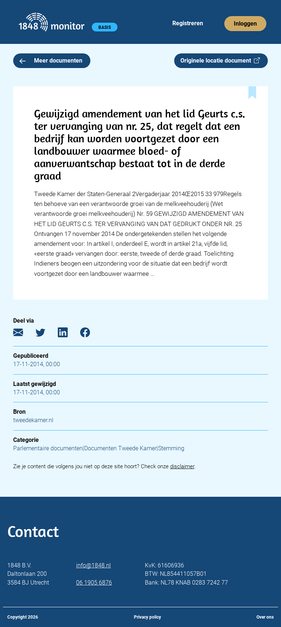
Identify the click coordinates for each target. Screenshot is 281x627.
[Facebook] (90, 334)
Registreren (187, 23)
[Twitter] (45, 334)
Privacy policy (147, 617)
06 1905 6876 (94, 582)
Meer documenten (58, 60)
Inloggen (245, 23)
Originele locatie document (217, 60)
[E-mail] (23, 334)
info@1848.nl (93, 565)
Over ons (265, 617)
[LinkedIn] (68, 334)
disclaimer (182, 466)
